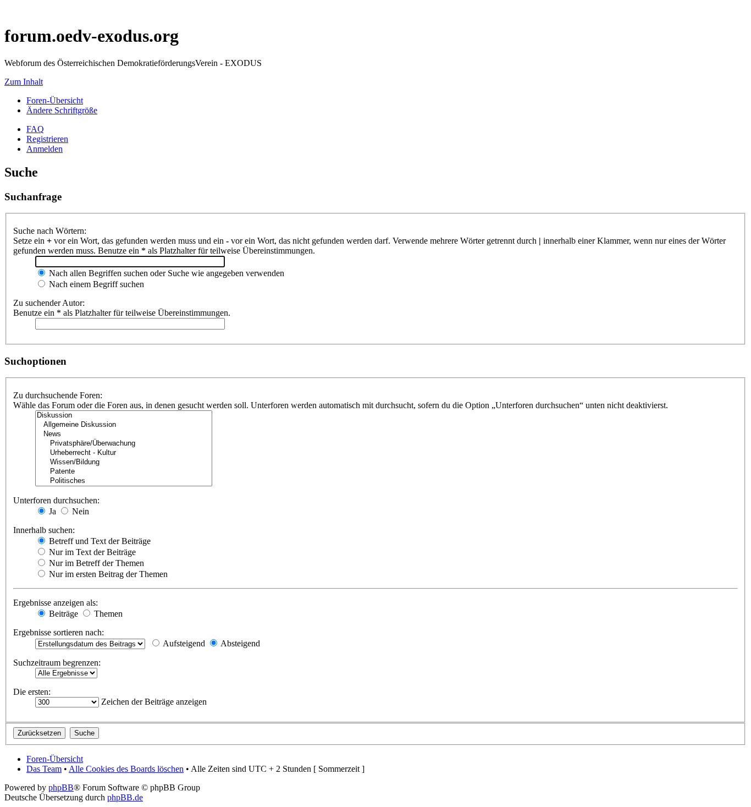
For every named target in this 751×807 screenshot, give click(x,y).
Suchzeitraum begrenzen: (57, 662)
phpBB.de (125, 797)
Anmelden (44, 148)
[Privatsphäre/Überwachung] (124, 443)
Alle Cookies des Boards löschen (126, 768)
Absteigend (239, 643)
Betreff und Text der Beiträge (99, 541)
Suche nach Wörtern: (49, 230)
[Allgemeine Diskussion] (124, 425)
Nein (79, 511)
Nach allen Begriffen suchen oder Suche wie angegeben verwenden (165, 273)
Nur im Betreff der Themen (95, 563)
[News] (124, 434)
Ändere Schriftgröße (61, 110)
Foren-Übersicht (54, 100)
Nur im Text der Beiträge (91, 552)
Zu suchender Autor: (49, 303)
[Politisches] (124, 481)
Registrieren (47, 139)
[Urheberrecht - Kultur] (124, 453)
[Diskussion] (124, 415)
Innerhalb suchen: (44, 530)
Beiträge (62, 613)
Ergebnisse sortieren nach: (58, 632)
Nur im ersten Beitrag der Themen (107, 574)
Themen (107, 613)
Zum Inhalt (23, 81)
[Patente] (124, 471)
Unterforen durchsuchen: (56, 500)
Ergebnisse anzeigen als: (55, 602)
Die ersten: (32, 691)
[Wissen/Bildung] (124, 462)
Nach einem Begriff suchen (95, 284)
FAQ (35, 129)
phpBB (61, 787)
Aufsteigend (183, 643)
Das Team (44, 768)
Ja (51, 511)
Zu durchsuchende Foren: (57, 395)
